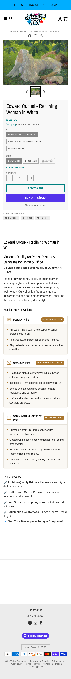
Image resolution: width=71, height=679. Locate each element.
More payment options (35, 205)
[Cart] (65, 19)
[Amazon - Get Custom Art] (41, 35)
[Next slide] (44, 91)
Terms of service (32, 663)
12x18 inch (47, 160)
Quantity (11, 173)
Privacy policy (16, 663)
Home (13, 31)
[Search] (11, 18)
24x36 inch (31, 160)
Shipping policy (36, 666)
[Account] (60, 19)
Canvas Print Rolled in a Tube (24, 141)
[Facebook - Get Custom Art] (29, 35)
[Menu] (5, 18)
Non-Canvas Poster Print (22, 134)
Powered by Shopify (39, 661)
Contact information (52, 663)
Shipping (11, 124)
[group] (35, 91)
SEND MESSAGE (35, 615)
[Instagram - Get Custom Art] (35, 35)
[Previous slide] (26, 91)
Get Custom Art (20, 661)
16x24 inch (14, 160)
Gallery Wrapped (17, 148)
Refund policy (58, 661)
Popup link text (15, 167)
